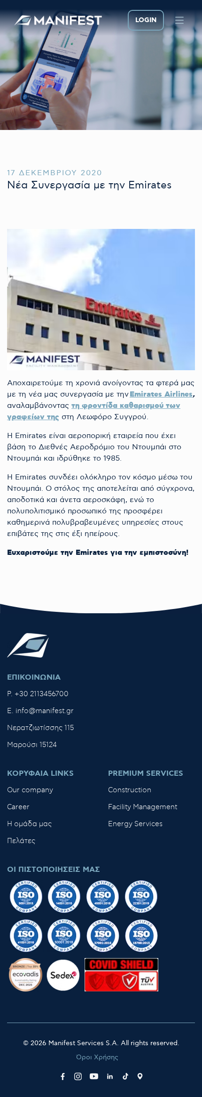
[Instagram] (78, 1076)
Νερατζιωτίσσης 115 (40, 728)
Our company (30, 790)
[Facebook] (62, 1076)
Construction (129, 790)
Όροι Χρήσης (97, 1057)
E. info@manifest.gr (40, 711)
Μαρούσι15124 (32, 745)
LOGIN (145, 20)
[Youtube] (94, 1076)
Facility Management (142, 807)
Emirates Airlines (161, 394)
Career (18, 807)
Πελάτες (21, 841)
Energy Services (135, 824)
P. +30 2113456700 (38, 694)
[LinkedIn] (110, 1076)
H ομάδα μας (29, 824)
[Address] (140, 1076)
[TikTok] (125, 1076)
